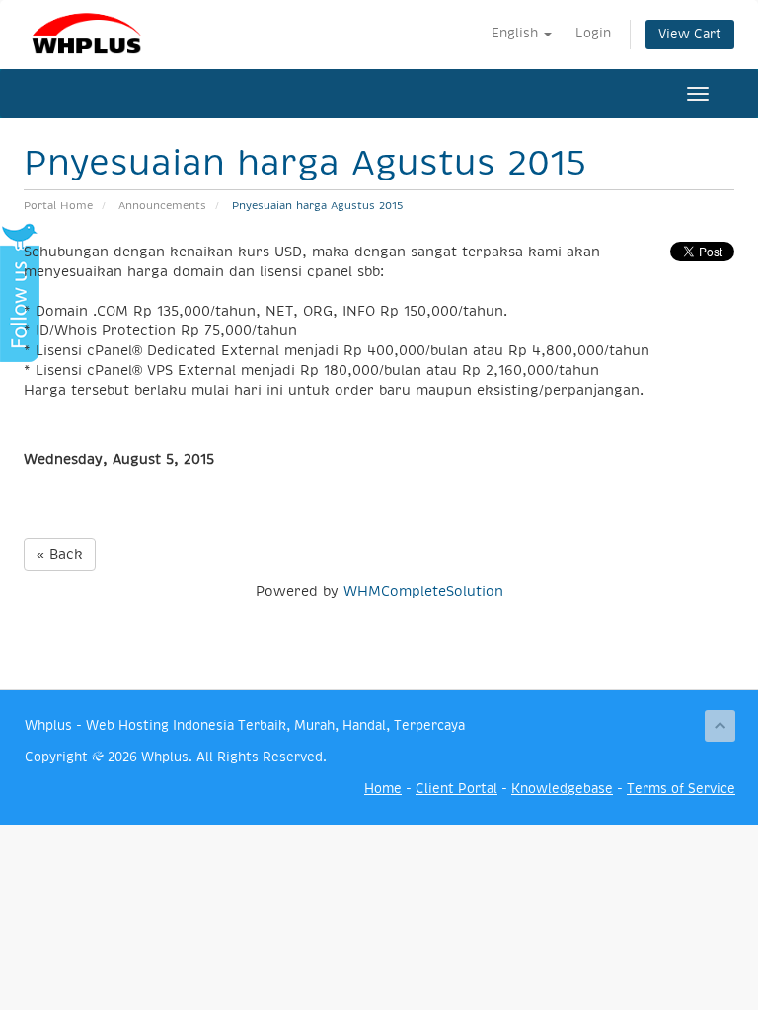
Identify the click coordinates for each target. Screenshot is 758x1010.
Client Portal (456, 788)
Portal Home (58, 205)
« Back (60, 554)
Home (383, 788)
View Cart (689, 34)
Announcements (162, 205)
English (517, 33)
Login (593, 33)
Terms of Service (681, 788)
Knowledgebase (562, 788)
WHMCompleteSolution (423, 591)
